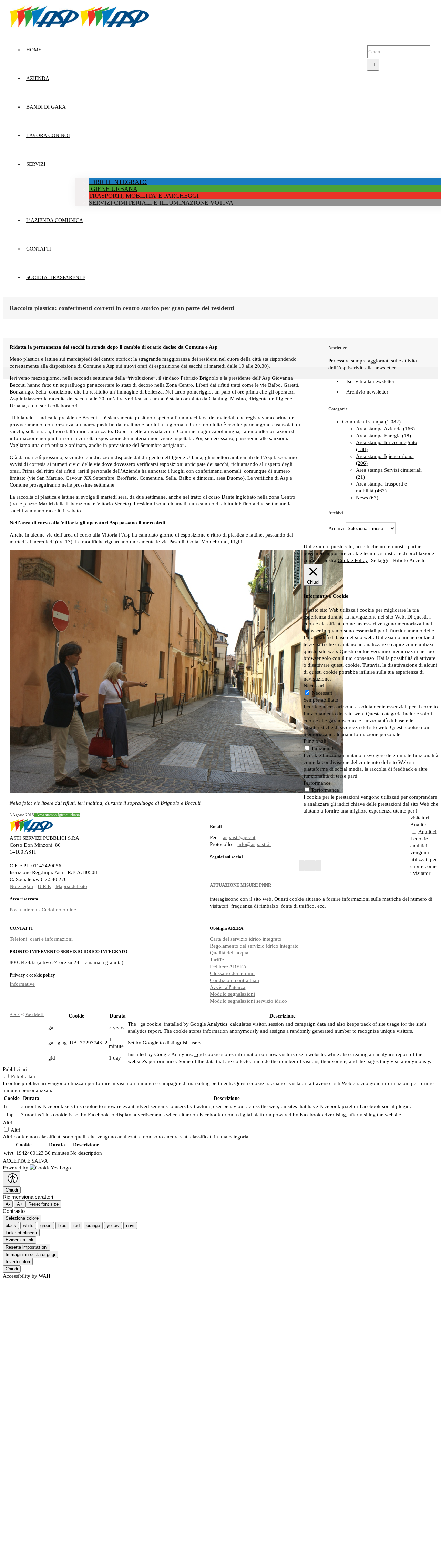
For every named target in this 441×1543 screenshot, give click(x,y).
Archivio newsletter (367, 392)
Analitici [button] (419, 824)
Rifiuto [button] (400, 560)
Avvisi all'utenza (227, 987)
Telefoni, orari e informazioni (41, 939)
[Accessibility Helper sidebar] (11, 1178)
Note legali (21, 886)
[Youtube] (307, 865)
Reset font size (43, 1204)
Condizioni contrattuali (234, 980)
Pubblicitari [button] (15, 1069)
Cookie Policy (353, 560)
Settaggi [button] (379, 560)
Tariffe (217, 959)
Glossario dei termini (232, 973)
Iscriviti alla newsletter (370, 381)
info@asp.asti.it (254, 844)
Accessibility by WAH (26, 1276)
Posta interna (23, 909)
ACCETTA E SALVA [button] (25, 1161)
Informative (22, 984)
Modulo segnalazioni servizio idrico (248, 1001)
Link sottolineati (21, 1232)
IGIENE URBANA (113, 188)
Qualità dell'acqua (229, 953)
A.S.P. (15, 1014)
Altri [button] (7, 1122)
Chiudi (12, 1190)
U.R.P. (44, 886)
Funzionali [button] (315, 741)
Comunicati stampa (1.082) (371, 422)
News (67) (367, 497)
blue (62, 1225)
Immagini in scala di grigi (30, 1254)
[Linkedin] (318, 865)
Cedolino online (59, 909)
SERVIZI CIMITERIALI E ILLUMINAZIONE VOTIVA (161, 202)
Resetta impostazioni (27, 1247)
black (11, 1225)
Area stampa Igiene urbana (58, 815)
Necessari (322, 693)
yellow (113, 1225)
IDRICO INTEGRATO (118, 181)
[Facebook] (302, 865)
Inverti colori (18, 1261)
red (76, 1225)
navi (130, 1225)
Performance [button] (317, 783)
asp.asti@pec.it (239, 837)
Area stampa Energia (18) (383, 435)
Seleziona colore (22, 1218)
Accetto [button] (417, 560)
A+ (20, 1204)
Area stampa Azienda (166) (385, 428)
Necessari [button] (314, 685)
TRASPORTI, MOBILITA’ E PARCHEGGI (144, 195)
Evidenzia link (19, 1240)
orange (93, 1225)
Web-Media (34, 1014)
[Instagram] (313, 865)
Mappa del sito (71, 886)
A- (8, 1204)
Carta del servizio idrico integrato (245, 939)
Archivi (336, 528)
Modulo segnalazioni (232, 994)
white (28, 1225)
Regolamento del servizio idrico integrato (254, 946)
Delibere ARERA (228, 966)
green (45, 1225)
